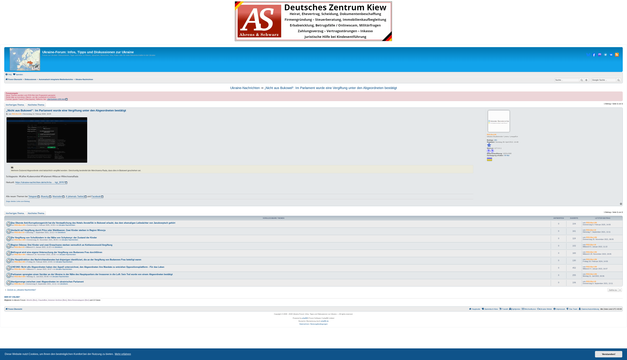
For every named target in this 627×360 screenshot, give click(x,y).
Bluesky (45, 196)
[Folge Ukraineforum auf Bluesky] (588, 55)
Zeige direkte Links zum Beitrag (18, 201)
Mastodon (57, 196)
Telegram (32, 196)
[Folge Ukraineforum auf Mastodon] (599, 55)
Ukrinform (61, 232)
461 (495, 140)
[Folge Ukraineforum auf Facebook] (594, 55)
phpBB (304, 318)
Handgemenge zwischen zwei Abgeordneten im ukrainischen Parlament (47, 281)
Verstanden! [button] (608, 354)
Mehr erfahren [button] (123, 354)
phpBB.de (325, 321)
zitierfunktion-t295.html (56, 99)
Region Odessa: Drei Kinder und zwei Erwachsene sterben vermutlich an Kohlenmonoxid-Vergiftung (61, 245)
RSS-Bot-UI (19, 232)
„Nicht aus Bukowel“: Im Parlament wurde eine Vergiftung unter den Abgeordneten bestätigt (331, 88)
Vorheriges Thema (15, 104)
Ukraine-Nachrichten (245, 88)
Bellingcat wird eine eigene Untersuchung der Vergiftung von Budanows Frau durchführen (56, 252)
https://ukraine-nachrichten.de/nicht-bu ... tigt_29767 (40, 182)
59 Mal (506, 155)
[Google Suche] (618, 80)
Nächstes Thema (36, 104)
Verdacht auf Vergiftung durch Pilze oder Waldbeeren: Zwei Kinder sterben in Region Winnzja (58, 230)
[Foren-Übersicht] (25, 59)
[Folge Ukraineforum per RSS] (616, 55)
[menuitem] (8, 74)
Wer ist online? (12, 297)
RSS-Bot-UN (491, 134)
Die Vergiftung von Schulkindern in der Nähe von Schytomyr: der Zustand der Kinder (54, 237)
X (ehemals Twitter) (75, 196)
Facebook (96, 196)
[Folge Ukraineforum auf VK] (611, 55)
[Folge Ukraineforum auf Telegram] (605, 55)
